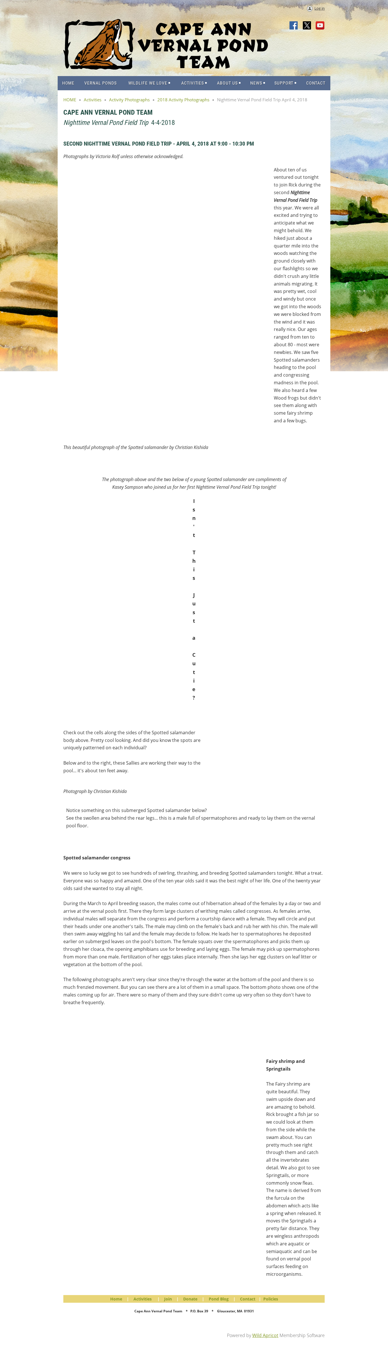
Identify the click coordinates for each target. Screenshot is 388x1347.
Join (168, 1299)
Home (116, 1299)
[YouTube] (320, 25)
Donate (190, 1299)
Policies (270, 1299)
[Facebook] (294, 25)
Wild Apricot (265, 1335)
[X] (307, 25)
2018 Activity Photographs (183, 99)
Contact (247, 1299)
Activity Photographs (129, 99)
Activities (92, 99)
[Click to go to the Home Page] (165, 68)
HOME (69, 99)
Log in (319, 8)
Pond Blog (219, 1299)
